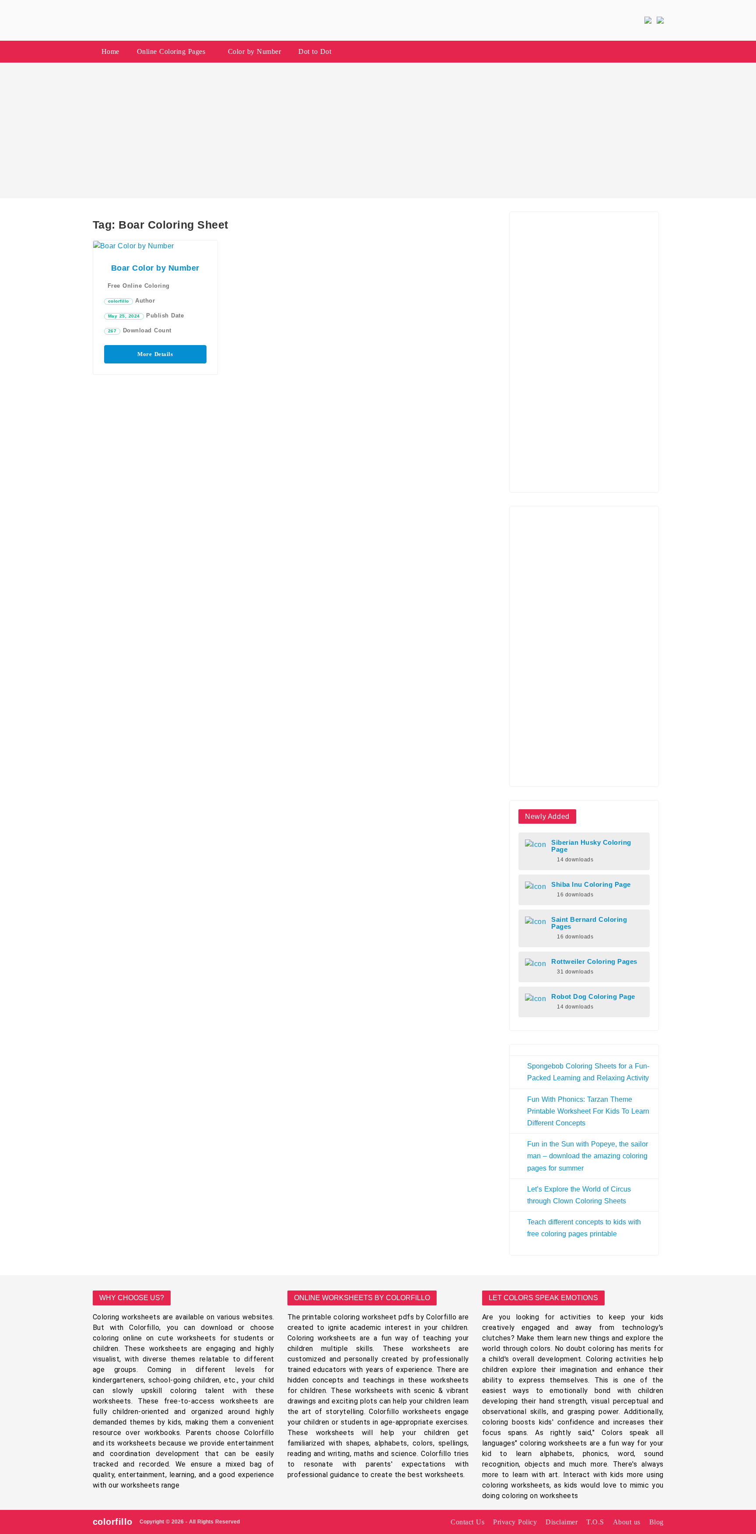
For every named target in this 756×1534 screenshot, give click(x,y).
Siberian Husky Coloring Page (591, 846)
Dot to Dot (314, 51)
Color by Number (254, 51)
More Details (155, 354)
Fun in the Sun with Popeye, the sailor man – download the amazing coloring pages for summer (587, 1155)
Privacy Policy (515, 1522)
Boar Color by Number (155, 268)
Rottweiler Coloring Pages (594, 961)
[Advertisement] (378, 130)
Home (110, 51)
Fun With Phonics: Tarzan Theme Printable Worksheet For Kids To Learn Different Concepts (588, 1111)
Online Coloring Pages (171, 51)
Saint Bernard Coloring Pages (589, 923)
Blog (656, 1522)
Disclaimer (562, 1522)
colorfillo (118, 301)
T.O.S (595, 1522)
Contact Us (467, 1522)
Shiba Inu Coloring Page (591, 884)
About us (626, 1522)
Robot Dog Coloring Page (593, 996)
